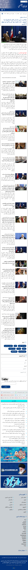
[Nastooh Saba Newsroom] (14, 568)
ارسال (6, 387)
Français (24, 525)
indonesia (23, 544)
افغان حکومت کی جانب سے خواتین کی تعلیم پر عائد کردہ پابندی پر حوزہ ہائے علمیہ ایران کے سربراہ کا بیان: (8, 284)
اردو (25, 519)
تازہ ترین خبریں (8, 497)
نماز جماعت (12, 349)
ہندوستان (24, 502)
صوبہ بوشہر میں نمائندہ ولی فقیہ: (9, 185)
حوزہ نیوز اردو (22, 351)
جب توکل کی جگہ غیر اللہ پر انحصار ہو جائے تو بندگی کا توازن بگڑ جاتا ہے (8, 236)
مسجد (18, 349)
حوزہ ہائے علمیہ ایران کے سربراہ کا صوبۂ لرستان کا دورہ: (8, 314)
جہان (11, 502)
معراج (24, 349)
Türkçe (24, 532)
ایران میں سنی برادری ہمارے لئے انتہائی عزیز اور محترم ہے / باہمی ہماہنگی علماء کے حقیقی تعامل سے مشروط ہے (8, 131)
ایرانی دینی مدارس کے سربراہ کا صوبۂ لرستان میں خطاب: (9, 298)
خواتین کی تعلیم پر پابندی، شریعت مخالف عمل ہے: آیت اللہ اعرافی (8, 287)
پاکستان (10, 500)
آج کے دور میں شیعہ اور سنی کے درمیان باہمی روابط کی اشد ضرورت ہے (8, 160)
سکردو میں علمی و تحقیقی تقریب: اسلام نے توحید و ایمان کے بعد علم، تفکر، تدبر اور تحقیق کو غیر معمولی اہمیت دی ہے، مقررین (13, 415)
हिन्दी (25, 528)
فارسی (24, 521)
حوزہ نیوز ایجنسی (23, 53)
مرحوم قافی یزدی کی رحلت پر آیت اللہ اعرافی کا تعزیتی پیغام (8, 175)
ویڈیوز (11, 509)
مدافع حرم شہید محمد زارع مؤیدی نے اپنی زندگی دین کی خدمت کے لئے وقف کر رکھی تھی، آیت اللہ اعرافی (8, 220)
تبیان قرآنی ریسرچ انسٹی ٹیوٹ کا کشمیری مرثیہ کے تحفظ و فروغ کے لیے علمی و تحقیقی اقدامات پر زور (14, 437)
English (24, 523)
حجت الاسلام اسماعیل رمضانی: (9, 234)
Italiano (24, 540)
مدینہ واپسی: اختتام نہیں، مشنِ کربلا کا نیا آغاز (16, 411)
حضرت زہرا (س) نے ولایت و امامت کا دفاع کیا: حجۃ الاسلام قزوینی (8, 270)
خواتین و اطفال (8, 507)
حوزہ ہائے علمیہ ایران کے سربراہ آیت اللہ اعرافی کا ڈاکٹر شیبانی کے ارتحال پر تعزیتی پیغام (8, 249)
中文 (25, 546)
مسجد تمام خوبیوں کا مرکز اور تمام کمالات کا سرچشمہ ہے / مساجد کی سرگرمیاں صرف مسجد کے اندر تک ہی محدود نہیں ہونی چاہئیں (8, 189)
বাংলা (25, 530)
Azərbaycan (23, 535)
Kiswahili (24, 537)
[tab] (14, 401)
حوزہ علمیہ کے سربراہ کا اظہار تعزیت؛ (8, 217)
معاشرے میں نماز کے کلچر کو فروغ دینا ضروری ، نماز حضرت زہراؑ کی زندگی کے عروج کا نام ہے (14, 22)
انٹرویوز (24, 507)
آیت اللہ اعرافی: (23, 17)
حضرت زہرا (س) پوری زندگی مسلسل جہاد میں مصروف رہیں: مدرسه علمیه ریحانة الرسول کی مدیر (8, 330)
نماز (15, 346)
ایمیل (25, 366)
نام (26, 360)
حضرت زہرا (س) (8, 346)
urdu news (14, 351)
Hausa (24, 542)
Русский (24, 533)
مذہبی (10, 505)
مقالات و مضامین (22, 509)
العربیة (24, 526)
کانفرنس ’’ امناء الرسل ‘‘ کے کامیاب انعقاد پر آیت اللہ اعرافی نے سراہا (8, 82)
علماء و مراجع (23, 505)
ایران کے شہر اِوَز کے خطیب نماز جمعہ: (8, 157)
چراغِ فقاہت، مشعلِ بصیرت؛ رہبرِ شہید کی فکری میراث (15, 420)
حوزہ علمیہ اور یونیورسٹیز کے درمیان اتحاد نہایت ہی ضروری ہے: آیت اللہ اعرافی (8, 145)
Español (24, 539)
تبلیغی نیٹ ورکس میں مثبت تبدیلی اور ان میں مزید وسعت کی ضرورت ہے (8, 114)
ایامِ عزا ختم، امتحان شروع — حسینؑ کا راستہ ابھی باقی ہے (14, 418)
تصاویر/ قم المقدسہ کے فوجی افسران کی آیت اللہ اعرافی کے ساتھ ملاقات (8, 263)
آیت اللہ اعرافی (22, 346)
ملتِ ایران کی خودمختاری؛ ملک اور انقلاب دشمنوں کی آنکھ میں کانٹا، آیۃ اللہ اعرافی (8, 301)
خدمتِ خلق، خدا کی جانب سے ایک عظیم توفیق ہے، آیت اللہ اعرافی (8, 317)
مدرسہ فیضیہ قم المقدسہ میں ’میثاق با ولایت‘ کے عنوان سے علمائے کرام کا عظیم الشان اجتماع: (8, 95)
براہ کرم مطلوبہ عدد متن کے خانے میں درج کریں (15, 381)
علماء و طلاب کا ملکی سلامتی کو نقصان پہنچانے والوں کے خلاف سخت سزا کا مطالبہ (8, 99)
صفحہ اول (23, 497)
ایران (21, 13)
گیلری (25, 512)
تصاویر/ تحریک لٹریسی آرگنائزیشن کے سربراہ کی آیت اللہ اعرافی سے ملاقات (8, 205)
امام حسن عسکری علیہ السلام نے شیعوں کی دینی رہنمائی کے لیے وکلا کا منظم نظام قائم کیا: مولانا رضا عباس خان (14, 430)
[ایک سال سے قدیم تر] (21, 84)
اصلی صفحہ (25, 13)
